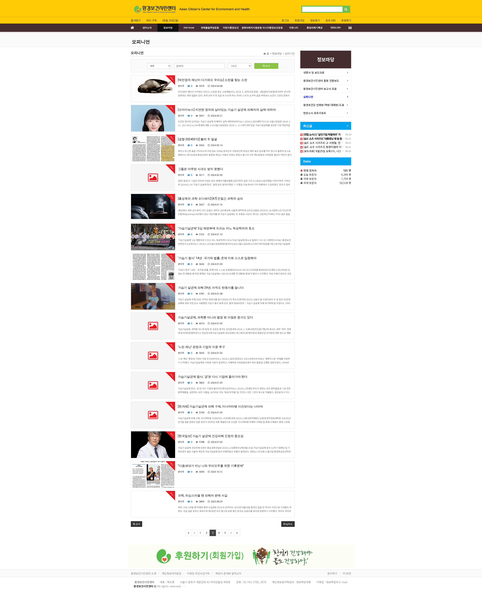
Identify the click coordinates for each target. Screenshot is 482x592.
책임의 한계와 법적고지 (228, 573)
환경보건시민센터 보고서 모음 (320, 89)
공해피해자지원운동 (252, 27)
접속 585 (331, 20)
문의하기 (332, 573)
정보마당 (167, 27)
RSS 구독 (151, 20)
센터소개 (147, 27)
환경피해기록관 (315, 27)
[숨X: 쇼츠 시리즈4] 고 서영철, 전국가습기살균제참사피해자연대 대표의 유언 (345, 143)
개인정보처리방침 (171, 573)
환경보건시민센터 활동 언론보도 (321, 80)
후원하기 (346, 20)
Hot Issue (189, 27)
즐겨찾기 (136, 20)
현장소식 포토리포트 (314, 113)
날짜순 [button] (289, 524)
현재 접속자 (310, 170)
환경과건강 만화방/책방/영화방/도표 (323, 105)
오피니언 (141, 41)
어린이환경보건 (231, 27)
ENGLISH (336, 27)
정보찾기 (315, 20)
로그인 (285, 20)
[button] (136, 524)
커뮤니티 (293, 27)
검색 (267, 66)
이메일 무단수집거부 (198, 573)
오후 (183, 586)
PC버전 (347, 573)
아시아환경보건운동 (272, 27)
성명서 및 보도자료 (313, 72)
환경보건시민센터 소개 (143, 573)
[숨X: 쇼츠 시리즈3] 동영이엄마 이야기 (324, 147)
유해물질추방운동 (210, 27)
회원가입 (299, 20)
